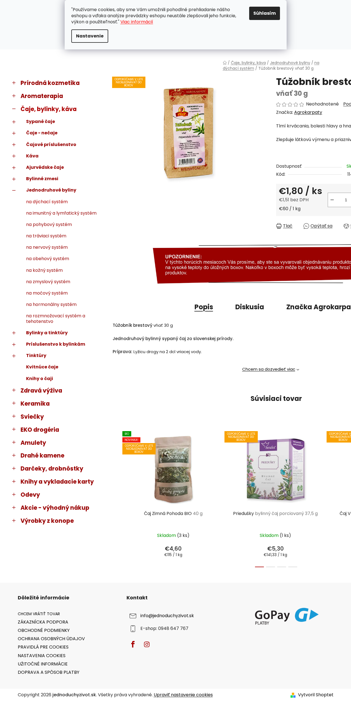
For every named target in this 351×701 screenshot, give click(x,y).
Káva (32, 156)
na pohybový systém (49, 224)
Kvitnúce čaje (42, 367)
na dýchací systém (47, 202)
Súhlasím (264, 13)
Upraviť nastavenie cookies (183, 695)
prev (116, 497)
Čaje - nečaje (41, 133)
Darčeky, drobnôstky (52, 468)
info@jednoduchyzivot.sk (167, 615)
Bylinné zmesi (42, 178)
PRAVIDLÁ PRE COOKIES (43, 647)
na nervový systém (47, 247)
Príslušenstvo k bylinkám (55, 344)
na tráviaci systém (46, 236)
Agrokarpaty (308, 112)
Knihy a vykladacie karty (57, 482)
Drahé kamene (42, 455)
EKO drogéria (40, 430)
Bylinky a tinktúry (47, 333)
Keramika (35, 404)
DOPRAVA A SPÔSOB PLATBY (48, 672)
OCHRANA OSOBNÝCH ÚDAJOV (51, 638)
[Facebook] (133, 644)
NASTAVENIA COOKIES (41, 655)
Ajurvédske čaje (45, 167)
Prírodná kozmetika (50, 83)
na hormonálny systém (51, 304)
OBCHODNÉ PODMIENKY (44, 630)
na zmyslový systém (48, 281)
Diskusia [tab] (249, 306)
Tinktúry (36, 355)
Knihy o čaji (39, 378)
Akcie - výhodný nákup (55, 508)
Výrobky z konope (47, 521)
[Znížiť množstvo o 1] (332, 200)
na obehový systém (47, 258)
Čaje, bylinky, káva (49, 109)
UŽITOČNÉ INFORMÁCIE (43, 664)
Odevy (30, 495)
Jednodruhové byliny (51, 190)
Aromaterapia (42, 96)
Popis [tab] (204, 306)
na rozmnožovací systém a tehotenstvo (55, 318)
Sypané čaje (40, 121)
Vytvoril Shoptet (316, 695)
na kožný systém (44, 270)
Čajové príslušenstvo (51, 144)
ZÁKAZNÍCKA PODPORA (43, 622)
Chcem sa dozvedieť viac (268, 369)
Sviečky (32, 417)
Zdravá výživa (41, 390)
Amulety (33, 443)
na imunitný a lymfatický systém (61, 213)
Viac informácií (136, 22)
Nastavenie (89, 36)
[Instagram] (146, 644)
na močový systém (47, 293)
